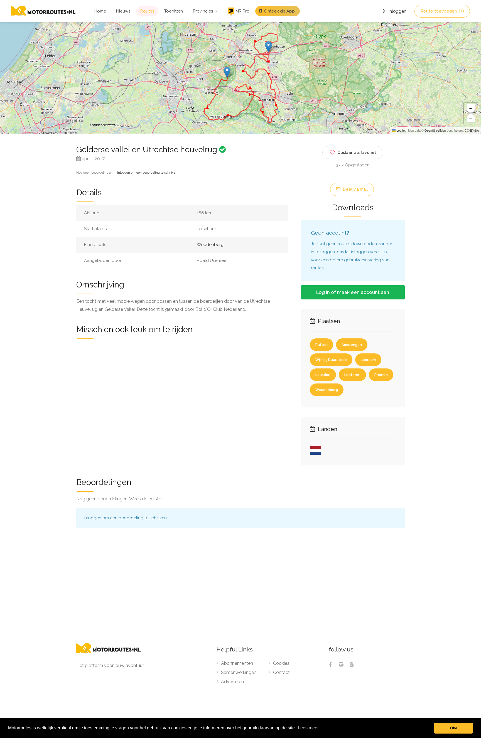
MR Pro (241, 11)
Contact (281, 672)
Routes (147, 11)
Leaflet (401, 130)
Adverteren (232, 681)
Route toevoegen (439, 11)
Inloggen (396, 11)
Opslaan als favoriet (356, 152)
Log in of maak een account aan (352, 292)
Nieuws (123, 11)
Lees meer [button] (308, 727)
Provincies (203, 11)
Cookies (281, 663)
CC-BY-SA (472, 130)
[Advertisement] (240, 582)
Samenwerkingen (238, 672)
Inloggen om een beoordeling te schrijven (147, 172)
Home (100, 11)
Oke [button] (453, 728)
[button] (268, 47)
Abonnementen (237, 663)
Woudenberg (210, 244)
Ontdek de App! (279, 11)
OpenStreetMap (435, 130)
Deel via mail (355, 189)
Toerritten (173, 11)
